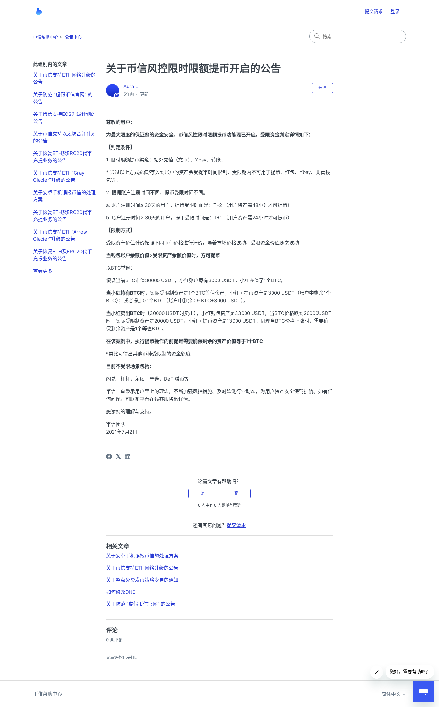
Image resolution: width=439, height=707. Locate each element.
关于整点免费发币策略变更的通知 (142, 580)
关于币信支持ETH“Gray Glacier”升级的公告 (58, 176)
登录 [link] (394, 11)
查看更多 (42, 271)
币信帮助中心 (45, 36)
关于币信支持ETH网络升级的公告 (64, 78)
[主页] (39, 11)
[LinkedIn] (127, 456)
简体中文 (391, 694)
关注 (322, 87)
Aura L (130, 86)
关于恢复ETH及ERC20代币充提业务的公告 (62, 157)
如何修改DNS (121, 592)
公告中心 (73, 36)
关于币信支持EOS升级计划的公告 (64, 117)
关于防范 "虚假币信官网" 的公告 (63, 98)
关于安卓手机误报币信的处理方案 (64, 196)
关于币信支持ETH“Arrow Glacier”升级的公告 (60, 235)
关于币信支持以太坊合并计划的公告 (64, 137)
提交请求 (374, 11)
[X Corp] (118, 456)
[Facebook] (109, 456)
